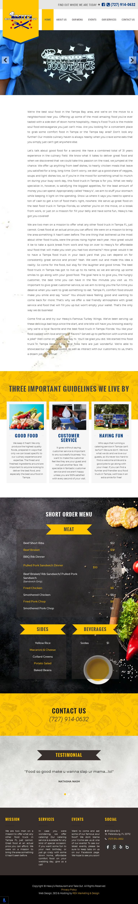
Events (92, 19)
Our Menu (77, 19)
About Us (61, 19)
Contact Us (128, 19)
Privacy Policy (69, 889)
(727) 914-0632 (122, 4)
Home (48, 19)
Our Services (109, 19)
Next (132, 60)
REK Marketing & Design (86, 893)
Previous (5, 60)
